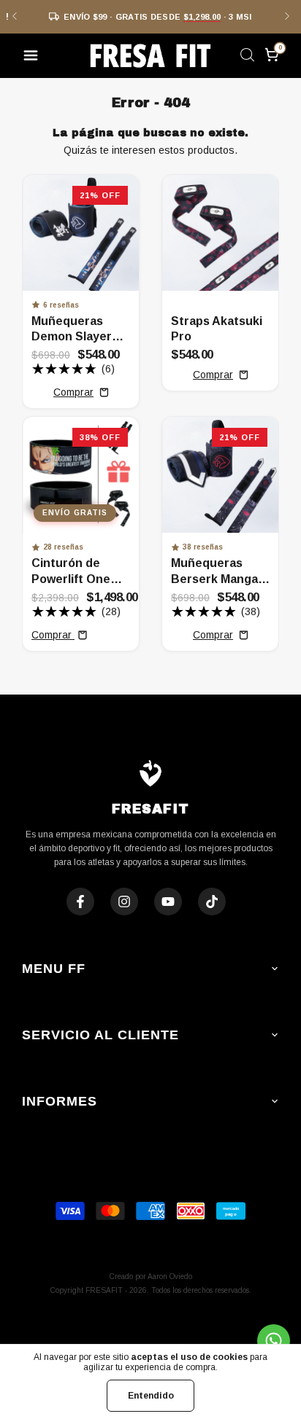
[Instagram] (124, 901)
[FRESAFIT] (150, 55)
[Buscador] (247, 57)
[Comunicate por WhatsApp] (273, 1340)
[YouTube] (168, 901)
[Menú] (33, 57)
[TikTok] (212, 901)
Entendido (151, 1396)
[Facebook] (80, 901)
